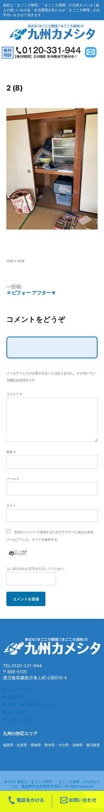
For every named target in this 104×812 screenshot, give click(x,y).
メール (12, 479)
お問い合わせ (20, 719)
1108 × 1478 (15, 261)
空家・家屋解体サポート (31, 704)
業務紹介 (16, 697)
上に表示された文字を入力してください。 (36, 569)
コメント (14, 394)
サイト (11, 505)
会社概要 (16, 712)
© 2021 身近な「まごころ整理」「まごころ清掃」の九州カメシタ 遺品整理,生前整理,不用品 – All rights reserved (52, 784)
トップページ (20, 689)
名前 (11, 452)
